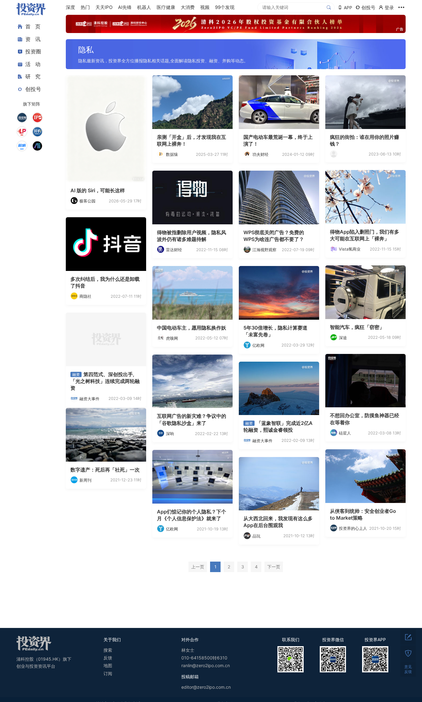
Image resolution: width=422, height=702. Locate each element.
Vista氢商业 (350, 249)
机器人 (144, 7)
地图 (107, 665)
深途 (343, 337)
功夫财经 (260, 154)
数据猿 (172, 154)
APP (348, 7)
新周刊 (85, 480)
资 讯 (32, 39)
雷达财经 (174, 249)
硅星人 (345, 432)
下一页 (273, 566)
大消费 (188, 7)
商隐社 (85, 296)
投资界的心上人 (353, 528)
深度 (70, 7)
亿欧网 (258, 345)
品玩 (256, 536)
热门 (85, 7)
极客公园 (87, 200)
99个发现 (224, 7)
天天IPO (103, 7)
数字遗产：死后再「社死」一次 (105, 470)
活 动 (32, 64)
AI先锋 (125, 7)
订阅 (107, 673)
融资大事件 (89, 398)
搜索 (107, 650)
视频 (204, 7)
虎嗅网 (172, 338)
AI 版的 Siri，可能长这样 (97, 190)
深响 (170, 433)
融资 (76, 374)
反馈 (107, 657)
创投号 (33, 89)
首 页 (32, 26)
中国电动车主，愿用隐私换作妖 (191, 328)
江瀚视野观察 (264, 249)
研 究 (32, 76)
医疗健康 (166, 7)
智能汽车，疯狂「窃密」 (357, 327)
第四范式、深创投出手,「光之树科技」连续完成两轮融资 (105, 381)
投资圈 (33, 51)
